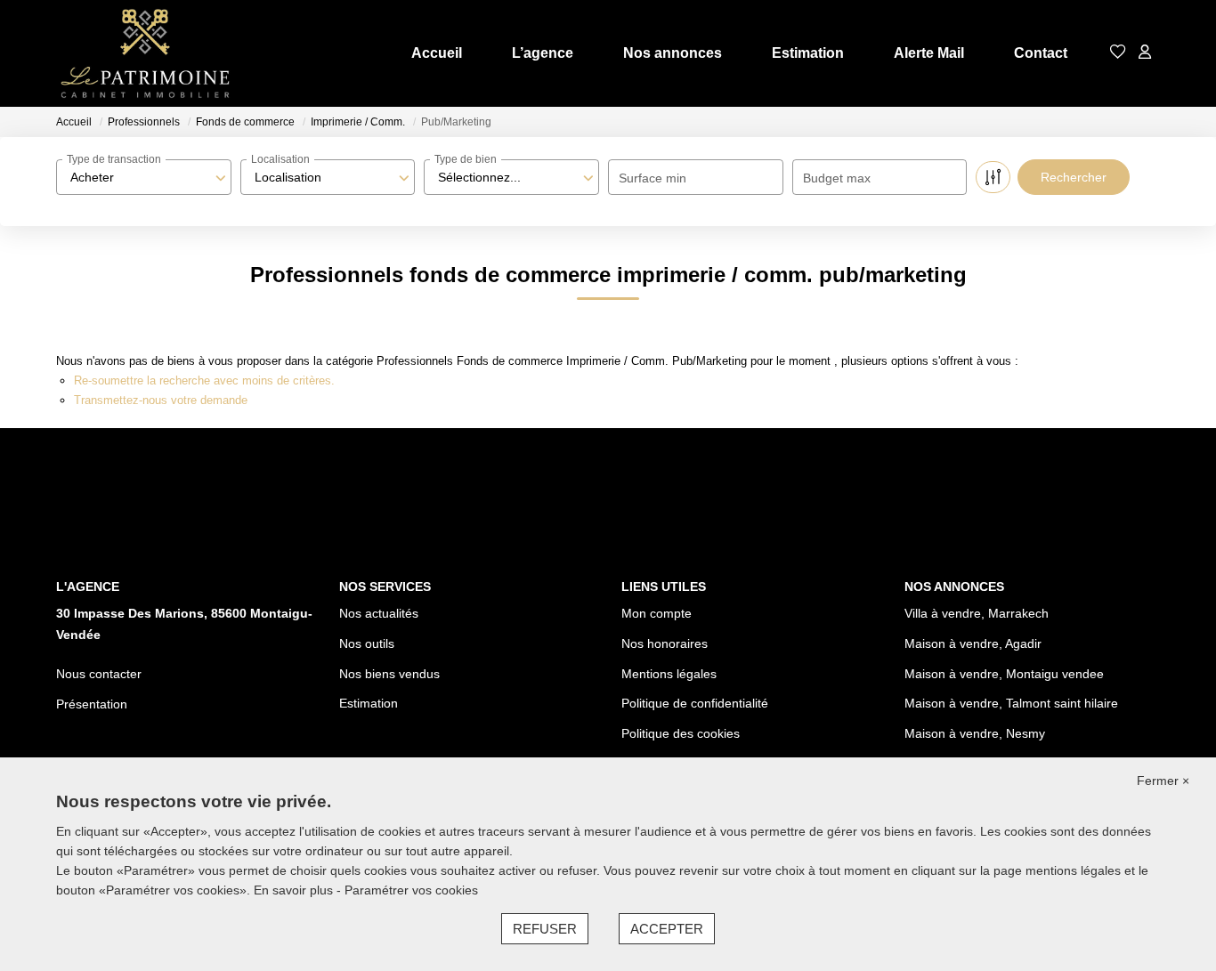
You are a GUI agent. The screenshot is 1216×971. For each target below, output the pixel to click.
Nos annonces (672, 53)
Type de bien (465, 159)
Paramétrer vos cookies (411, 890)
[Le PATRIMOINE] (145, 53)
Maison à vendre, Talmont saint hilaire (1011, 703)
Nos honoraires (664, 643)
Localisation (280, 159)
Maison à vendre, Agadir (973, 643)
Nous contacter (99, 674)
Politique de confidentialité (694, 703)
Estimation (808, 53)
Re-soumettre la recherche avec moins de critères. (204, 380)
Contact (1040, 53)
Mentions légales (669, 674)
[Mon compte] (1145, 53)
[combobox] (144, 177)
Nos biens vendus (389, 674)
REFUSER (545, 928)
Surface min (652, 178)
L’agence (542, 53)
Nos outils (366, 643)
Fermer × (1163, 780)
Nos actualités (378, 613)
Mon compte (656, 613)
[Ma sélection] (1118, 53)
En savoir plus (295, 890)
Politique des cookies (680, 733)
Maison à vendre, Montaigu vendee (1004, 674)
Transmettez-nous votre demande (160, 400)
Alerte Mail (929, 53)
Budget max (837, 178)
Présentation (91, 704)
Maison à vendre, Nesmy (974, 733)
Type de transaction (114, 159)
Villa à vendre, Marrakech (976, 613)
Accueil (436, 53)
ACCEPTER (666, 928)
